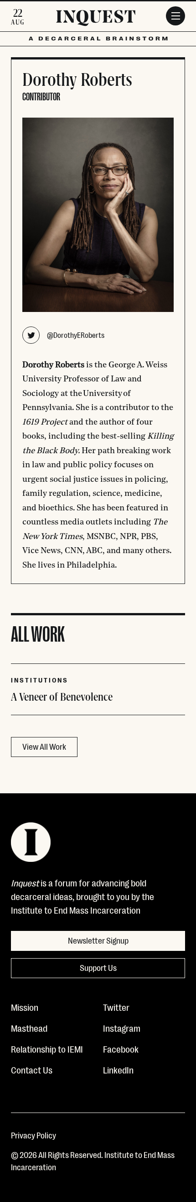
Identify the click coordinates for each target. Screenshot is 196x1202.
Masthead (29, 1027)
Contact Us (31, 1069)
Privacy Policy (33, 1135)
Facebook (121, 1048)
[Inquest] (95, 19)
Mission (24, 1006)
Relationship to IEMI (47, 1048)
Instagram (121, 1027)
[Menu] (175, 15)
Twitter (116, 1006)
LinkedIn (118, 1069)
